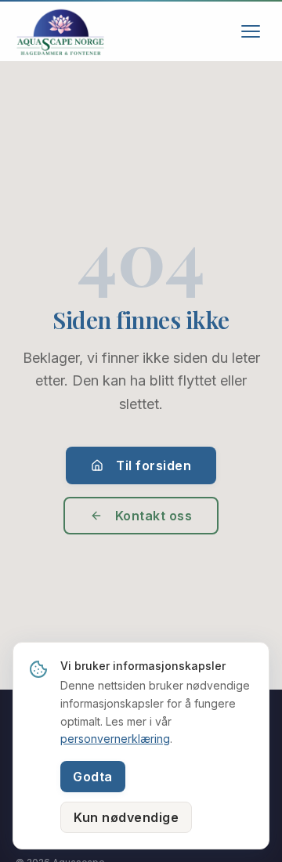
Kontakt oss (154, 515)
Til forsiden (153, 465)
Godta (93, 776)
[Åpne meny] (250, 31)
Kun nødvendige (126, 817)
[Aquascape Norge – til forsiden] (60, 31)
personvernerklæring (115, 738)
